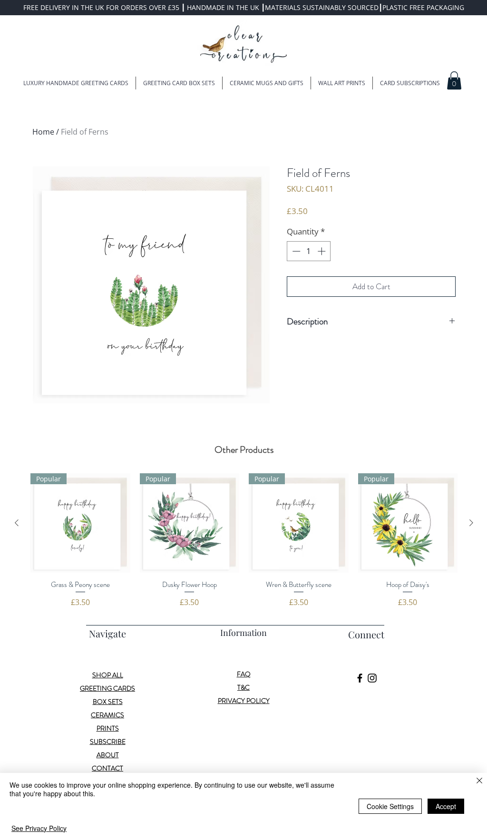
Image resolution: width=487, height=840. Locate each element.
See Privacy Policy (39, 828)
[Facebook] (360, 678)
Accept (446, 806)
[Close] (479, 781)
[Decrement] (295, 251)
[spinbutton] (308, 251)
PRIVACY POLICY (244, 700)
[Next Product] (471, 522)
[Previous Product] (16, 522)
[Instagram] (372, 678)
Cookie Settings (390, 806)
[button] (454, 80)
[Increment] (322, 251)
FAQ (244, 674)
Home (43, 132)
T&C (243, 687)
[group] (244, 540)
